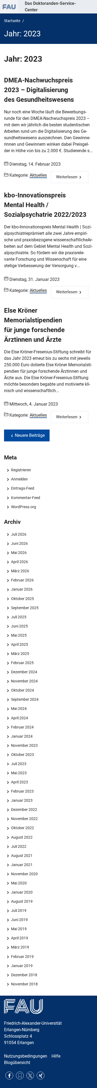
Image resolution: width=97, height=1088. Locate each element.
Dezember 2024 (24, 672)
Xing (40, 1075)
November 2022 (24, 819)
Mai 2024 (18, 708)
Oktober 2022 (22, 828)
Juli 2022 (18, 846)
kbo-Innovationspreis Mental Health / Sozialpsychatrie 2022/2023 (45, 204)
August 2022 (21, 837)
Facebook (9, 1075)
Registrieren (21, 470)
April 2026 (19, 562)
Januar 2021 (21, 865)
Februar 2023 (22, 791)
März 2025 (20, 653)
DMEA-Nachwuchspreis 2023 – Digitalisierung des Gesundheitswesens (39, 89)
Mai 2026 (18, 552)
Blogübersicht (17, 1062)
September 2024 (24, 699)
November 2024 (24, 681)
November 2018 (24, 984)
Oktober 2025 (22, 599)
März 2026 (20, 571)
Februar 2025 (22, 663)
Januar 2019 (21, 966)
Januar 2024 (21, 736)
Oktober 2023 (22, 754)
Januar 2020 (21, 892)
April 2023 (19, 782)
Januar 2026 (21, 589)
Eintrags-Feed (22, 488)
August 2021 (21, 855)
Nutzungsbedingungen (25, 1056)
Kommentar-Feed (25, 498)
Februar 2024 (22, 727)
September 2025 (24, 608)
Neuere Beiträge (30, 435)
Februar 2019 (22, 956)
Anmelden (19, 479)
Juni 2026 (19, 543)
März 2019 (20, 947)
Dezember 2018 (24, 975)
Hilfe (55, 1056)
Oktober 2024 (22, 690)
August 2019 (21, 901)
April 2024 (19, 718)
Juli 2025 (18, 617)
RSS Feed (20, 1075)
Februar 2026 (22, 580)
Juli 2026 (18, 534)
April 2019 (19, 938)
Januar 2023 (21, 800)
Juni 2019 (19, 920)
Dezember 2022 (24, 809)
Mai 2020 (18, 883)
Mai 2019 (18, 929)
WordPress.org (23, 507)
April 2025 (19, 644)
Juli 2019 (18, 910)
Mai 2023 (18, 773)
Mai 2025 (18, 635)
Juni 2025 (19, 626)
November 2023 (24, 745)
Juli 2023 (18, 764)
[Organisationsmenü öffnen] (9, 6)
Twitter (30, 1075)
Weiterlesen (66, 177)
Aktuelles (38, 175)
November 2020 (24, 874)
